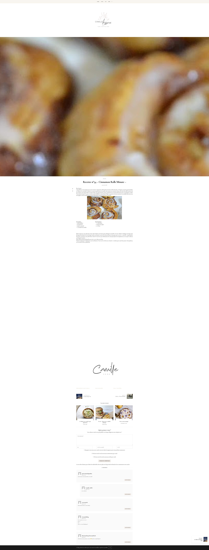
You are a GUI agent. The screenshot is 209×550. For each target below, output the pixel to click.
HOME (98, 1)
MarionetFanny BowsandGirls (89, 535)
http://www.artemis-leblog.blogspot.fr (83, 524)
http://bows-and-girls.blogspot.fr (96, 538)
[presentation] (79, 414)
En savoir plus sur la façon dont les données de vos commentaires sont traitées (114, 464)
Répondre (127, 480)
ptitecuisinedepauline (87, 473)
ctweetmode (85, 502)
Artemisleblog (85, 517)
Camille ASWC (89, 488)
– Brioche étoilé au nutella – (99, 388)
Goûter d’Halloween (104, 421)
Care (109, 1)
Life (105, 1)
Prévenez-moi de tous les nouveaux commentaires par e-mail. (105, 453)
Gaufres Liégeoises (85, 421)
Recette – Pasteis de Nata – (118, 388)
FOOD (102, 1)
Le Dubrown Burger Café (198, 540)
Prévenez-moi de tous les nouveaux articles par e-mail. (105, 457)
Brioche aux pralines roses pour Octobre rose (82, 388)
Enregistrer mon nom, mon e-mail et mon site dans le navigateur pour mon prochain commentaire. (105, 450)
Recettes (104, 178)
